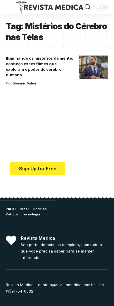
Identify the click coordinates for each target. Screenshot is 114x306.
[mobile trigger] (11, 7)
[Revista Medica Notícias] (49, 7)
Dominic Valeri (24, 83)
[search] (87, 7)
